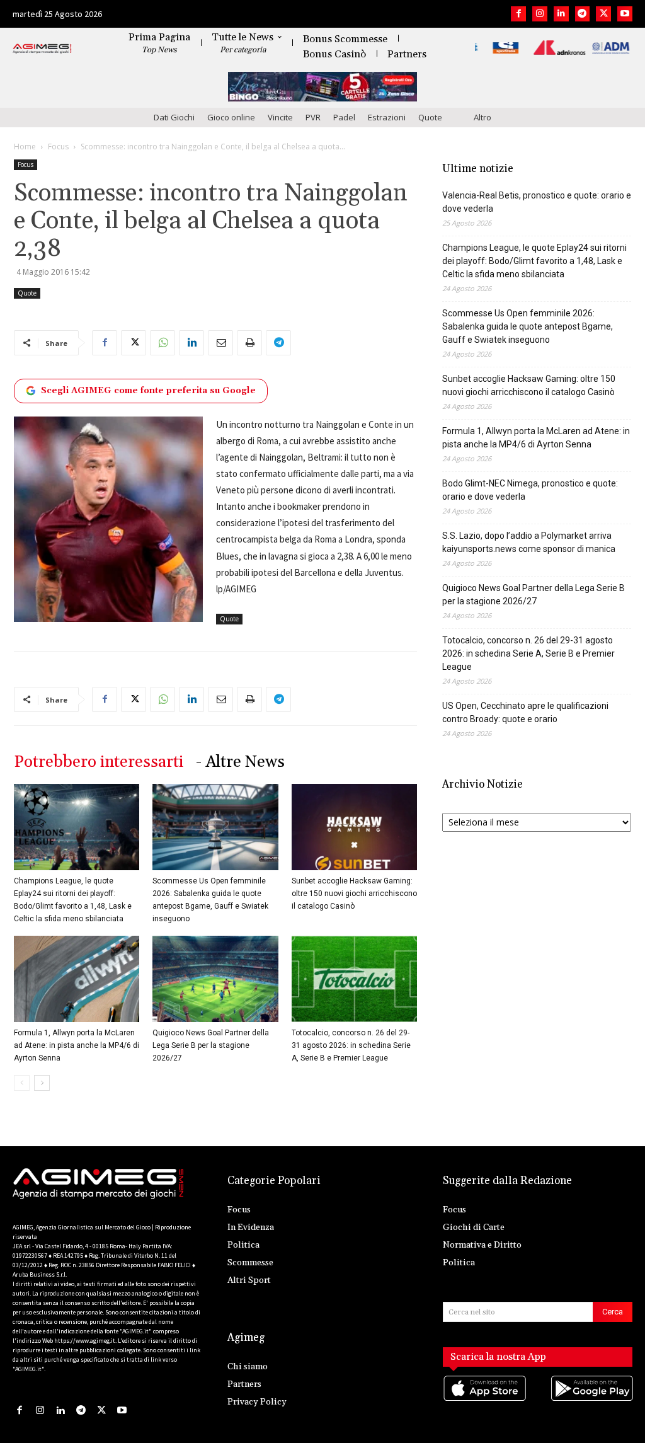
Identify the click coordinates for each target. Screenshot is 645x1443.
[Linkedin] (561, 13)
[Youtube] (624, 13)
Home (25, 146)
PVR (313, 117)
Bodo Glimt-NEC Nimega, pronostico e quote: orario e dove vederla (530, 490)
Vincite (280, 117)
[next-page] (42, 1083)
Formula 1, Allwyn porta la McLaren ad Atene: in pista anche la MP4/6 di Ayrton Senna (76, 1045)
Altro (482, 117)
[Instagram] (539, 13)
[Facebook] (518, 13)
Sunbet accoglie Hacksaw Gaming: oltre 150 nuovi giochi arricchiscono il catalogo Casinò (354, 894)
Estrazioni (387, 117)
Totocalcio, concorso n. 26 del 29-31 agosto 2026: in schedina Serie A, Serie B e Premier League (351, 1045)
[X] (603, 13)
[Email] (220, 342)
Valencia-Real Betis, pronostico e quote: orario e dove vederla (536, 202)
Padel (344, 117)
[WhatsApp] (162, 342)
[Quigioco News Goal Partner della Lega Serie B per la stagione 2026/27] (215, 979)
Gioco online (231, 117)
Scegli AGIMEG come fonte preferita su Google (148, 390)
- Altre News (240, 762)
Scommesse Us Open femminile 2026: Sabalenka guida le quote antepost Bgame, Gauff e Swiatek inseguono (527, 326)
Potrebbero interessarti (98, 762)
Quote (430, 117)
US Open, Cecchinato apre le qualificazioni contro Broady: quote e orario (525, 712)
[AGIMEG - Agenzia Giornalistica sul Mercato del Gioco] (42, 49)
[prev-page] (22, 1083)
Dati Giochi (174, 117)
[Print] (249, 342)
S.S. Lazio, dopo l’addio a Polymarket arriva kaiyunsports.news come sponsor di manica (528, 542)
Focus (58, 146)
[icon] (484, 1400)
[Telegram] (582, 13)
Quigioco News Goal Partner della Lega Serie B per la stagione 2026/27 (210, 1045)
